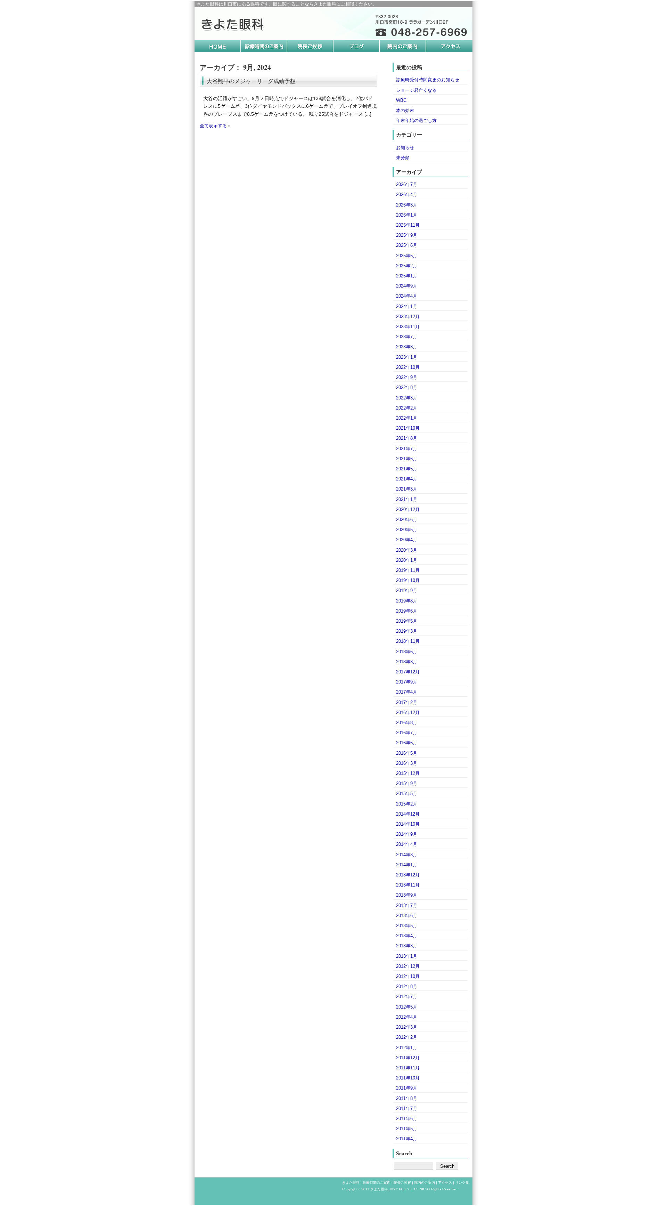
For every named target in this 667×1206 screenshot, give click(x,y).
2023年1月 (406, 357)
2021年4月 (406, 478)
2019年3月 (406, 631)
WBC (401, 100)
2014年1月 (406, 864)
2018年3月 (406, 661)
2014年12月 (408, 814)
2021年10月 (408, 428)
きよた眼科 (351, 1182)
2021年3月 (406, 489)
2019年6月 (406, 611)
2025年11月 (408, 225)
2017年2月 (406, 702)
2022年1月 (406, 418)
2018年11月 (408, 641)
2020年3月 (406, 550)
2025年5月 (406, 255)
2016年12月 (408, 712)
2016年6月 (406, 742)
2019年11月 (408, 570)
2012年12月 (408, 966)
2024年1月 (406, 306)
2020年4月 (406, 539)
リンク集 (462, 1182)
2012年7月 (406, 996)
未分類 (403, 157)
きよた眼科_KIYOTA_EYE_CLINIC (398, 1189)
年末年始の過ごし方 (416, 120)
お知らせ (405, 147)
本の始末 (405, 110)
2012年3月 (406, 1027)
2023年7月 (406, 336)
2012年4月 (406, 1017)
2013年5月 (406, 925)
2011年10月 (408, 1077)
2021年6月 (406, 458)
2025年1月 (406, 275)
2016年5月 (406, 753)
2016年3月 (406, 763)
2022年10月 (408, 367)
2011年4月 (406, 1138)
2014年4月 (406, 844)
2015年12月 (408, 773)
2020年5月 (406, 529)
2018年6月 (406, 651)
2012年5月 (406, 1007)
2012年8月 (406, 986)
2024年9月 (406, 286)
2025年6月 (406, 245)
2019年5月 (406, 621)
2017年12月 (408, 671)
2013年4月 (406, 935)
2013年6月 (406, 915)
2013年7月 (406, 905)
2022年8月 (406, 387)
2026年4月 (406, 194)
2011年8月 (406, 1098)
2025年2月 (406, 265)
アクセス (445, 1182)
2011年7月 (406, 1108)
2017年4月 (406, 692)
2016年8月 (406, 722)
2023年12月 (408, 316)
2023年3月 (406, 346)
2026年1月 (406, 215)
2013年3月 (406, 945)
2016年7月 (406, 732)
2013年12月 (408, 874)
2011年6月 (406, 1118)
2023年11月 (408, 326)
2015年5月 (406, 793)
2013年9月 (406, 895)
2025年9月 (406, 235)
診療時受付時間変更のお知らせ (427, 79)
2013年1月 (406, 956)
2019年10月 (408, 580)
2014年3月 (406, 854)
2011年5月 (406, 1128)
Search (404, 1153)
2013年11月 (408, 885)
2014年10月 (408, 824)
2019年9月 (406, 590)
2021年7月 (406, 448)
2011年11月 (408, 1067)
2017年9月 (406, 682)
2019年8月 (406, 601)
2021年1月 (406, 499)
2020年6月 (406, 519)
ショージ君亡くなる (416, 90)
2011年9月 (406, 1088)
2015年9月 (406, 783)
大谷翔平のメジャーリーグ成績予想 (251, 80)
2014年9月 (406, 834)
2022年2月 (406, 408)
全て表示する (213, 125)
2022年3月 (406, 397)
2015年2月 (406, 804)
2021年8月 (406, 438)
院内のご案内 (424, 1182)
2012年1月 (406, 1047)
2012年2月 (406, 1037)
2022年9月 (406, 377)
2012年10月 (408, 976)
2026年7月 (406, 184)
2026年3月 (406, 205)
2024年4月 (406, 296)
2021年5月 (406, 468)
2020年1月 (406, 560)
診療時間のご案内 (376, 1182)
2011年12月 (408, 1057)
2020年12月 (408, 509)
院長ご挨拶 (402, 1182)
